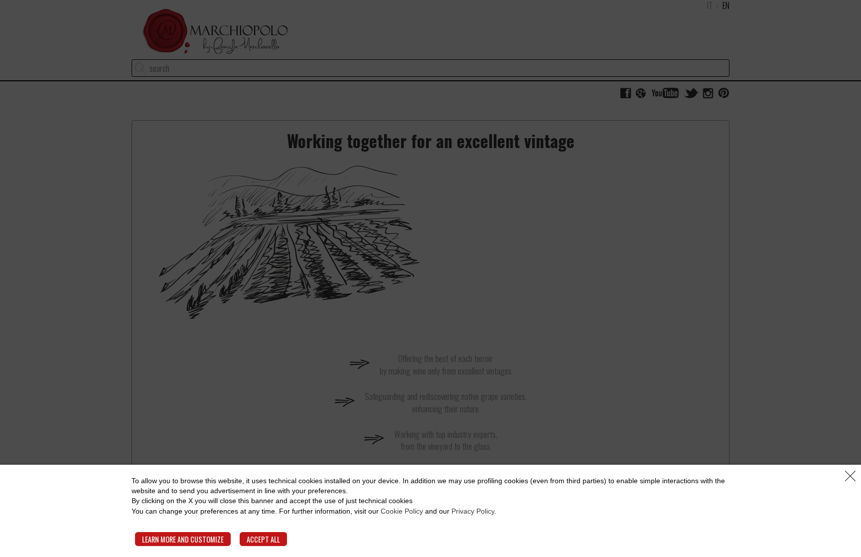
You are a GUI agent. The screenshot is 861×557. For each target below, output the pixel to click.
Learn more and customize (183, 539)
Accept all (263, 539)
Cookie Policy (402, 511)
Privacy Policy (472, 511)
